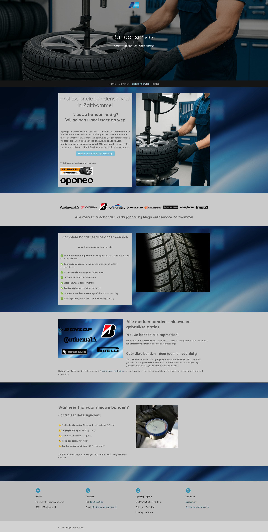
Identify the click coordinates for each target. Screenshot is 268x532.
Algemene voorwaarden (197, 507)
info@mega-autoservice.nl (104, 507)
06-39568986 (96, 501)
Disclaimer (191, 501)
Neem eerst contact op (112, 370)
